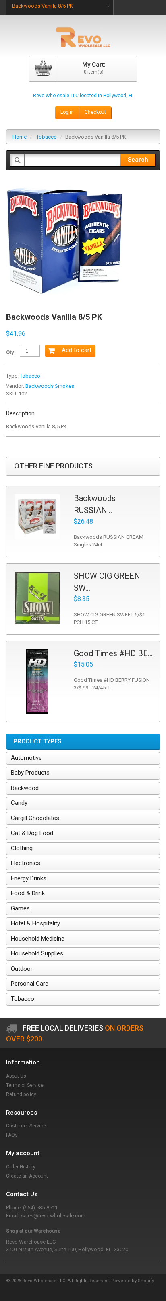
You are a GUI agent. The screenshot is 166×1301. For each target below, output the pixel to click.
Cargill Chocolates (35, 818)
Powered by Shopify (132, 1280)
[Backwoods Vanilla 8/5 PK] (64, 186)
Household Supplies (37, 953)
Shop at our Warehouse (33, 1231)
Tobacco (46, 137)
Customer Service (26, 1126)
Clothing (22, 848)
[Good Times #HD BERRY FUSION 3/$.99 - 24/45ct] (37, 681)
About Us (16, 1076)
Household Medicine (37, 938)
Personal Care (29, 983)
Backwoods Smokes (49, 386)
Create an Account (27, 1176)
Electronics (25, 863)
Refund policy (21, 1094)
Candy (19, 802)
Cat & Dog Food (32, 833)
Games (20, 908)
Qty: (11, 352)
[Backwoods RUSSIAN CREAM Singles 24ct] (37, 516)
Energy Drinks (28, 878)
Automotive (26, 757)
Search (138, 159)
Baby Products (30, 772)
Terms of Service (25, 1085)
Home (19, 137)
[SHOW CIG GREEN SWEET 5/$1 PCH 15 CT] (37, 598)
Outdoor (22, 968)
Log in (67, 112)
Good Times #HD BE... (113, 653)
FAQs (12, 1135)
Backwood (25, 788)
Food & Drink (28, 893)
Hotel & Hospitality (35, 923)
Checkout (95, 112)
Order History (20, 1167)
